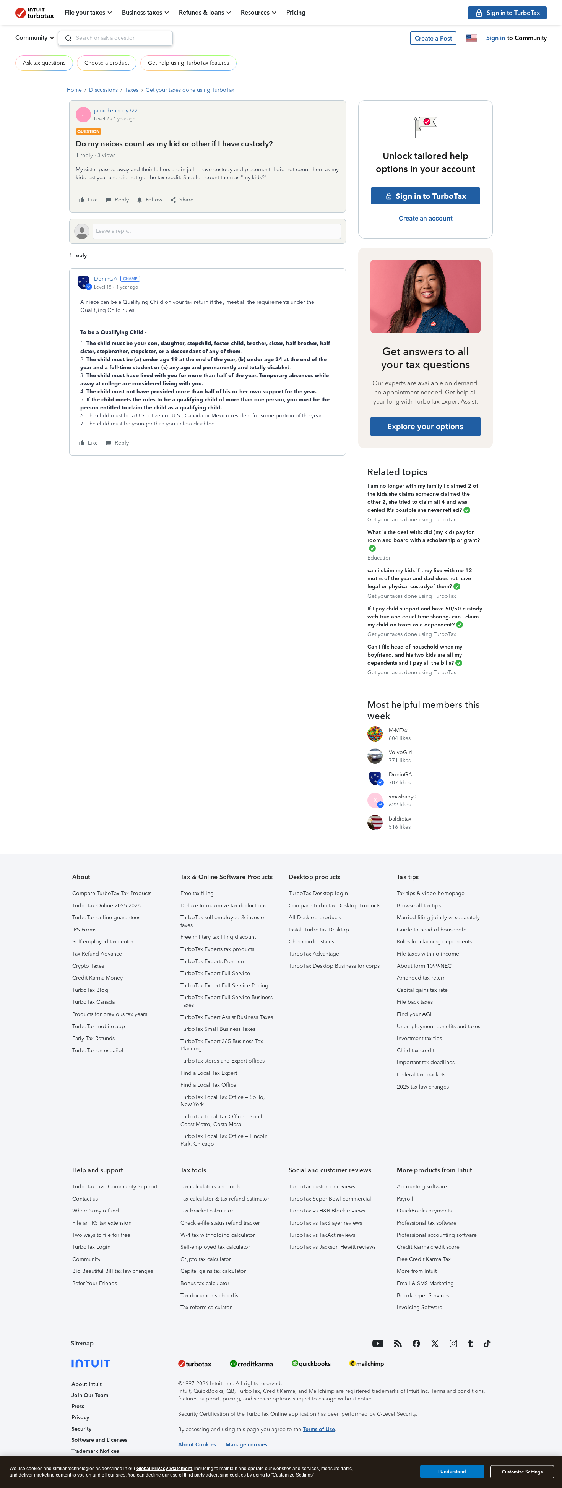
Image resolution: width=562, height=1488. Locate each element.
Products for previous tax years (109, 1014)
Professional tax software (426, 1223)
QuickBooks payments (424, 1210)
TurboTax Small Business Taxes (217, 1029)
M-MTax (398, 730)
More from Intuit (417, 1271)
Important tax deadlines (426, 1062)
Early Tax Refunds (93, 1038)
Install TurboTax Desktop (319, 930)
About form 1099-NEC (424, 966)
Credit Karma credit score (428, 1247)
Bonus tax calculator (204, 1283)
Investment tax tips (419, 1038)
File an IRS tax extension (102, 1223)
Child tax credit (415, 1050)
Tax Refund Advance (97, 954)
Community (31, 37)
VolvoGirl (400, 752)
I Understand (452, 1471)
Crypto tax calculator (205, 1259)
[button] (433, 38)
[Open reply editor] (208, 231)
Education (379, 558)
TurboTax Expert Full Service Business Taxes (226, 1001)
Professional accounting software (437, 1235)
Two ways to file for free (101, 1235)
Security (81, 1429)
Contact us (85, 1199)
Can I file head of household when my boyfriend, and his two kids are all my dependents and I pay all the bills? (414, 655)
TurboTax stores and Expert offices (222, 1061)
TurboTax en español (97, 1050)
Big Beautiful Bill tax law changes (112, 1271)
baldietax (400, 819)
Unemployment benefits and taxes (438, 1026)
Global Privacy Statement (164, 1468)
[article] (207, 362)
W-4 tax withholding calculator (217, 1235)
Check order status (311, 941)
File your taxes (85, 12)
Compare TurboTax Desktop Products (334, 905)
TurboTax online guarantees (106, 917)
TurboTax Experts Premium (212, 961)
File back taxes (415, 1002)
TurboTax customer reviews (322, 1186)
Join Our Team (89, 1395)
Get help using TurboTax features (188, 63)
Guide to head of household (432, 930)
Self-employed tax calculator (215, 1247)
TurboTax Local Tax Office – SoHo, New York (222, 1101)
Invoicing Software (419, 1307)
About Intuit (86, 1384)
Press (77, 1406)
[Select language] (471, 38)
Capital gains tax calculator (213, 1271)
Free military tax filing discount (218, 937)
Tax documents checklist (210, 1295)
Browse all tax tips (419, 905)
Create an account (426, 218)
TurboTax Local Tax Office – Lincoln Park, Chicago (224, 1140)
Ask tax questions (44, 63)
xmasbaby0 (402, 796)
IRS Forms (84, 930)
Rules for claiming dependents (434, 941)
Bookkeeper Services (423, 1295)
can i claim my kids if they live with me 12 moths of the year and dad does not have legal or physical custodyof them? (419, 578)
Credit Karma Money (97, 978)
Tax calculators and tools (210, 1186)
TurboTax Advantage (314, 954)
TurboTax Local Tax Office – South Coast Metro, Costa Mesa (222, 1120)
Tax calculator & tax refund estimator (224, 1199)
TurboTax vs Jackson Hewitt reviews (332, 1247)
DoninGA (105, 279)
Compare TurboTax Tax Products (111, 893)
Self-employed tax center (102, 941)
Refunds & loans (201, 12)
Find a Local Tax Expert (208, 1073)
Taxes (131, 90)
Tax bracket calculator (206, 1210)
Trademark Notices (95, 1451)
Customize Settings (522, 1472)
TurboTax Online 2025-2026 (106, 905)
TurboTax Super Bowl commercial (330, 1199)
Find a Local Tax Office (208, 1085)
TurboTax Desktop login (318, 893)
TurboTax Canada (93, 1002)
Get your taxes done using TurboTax (190, 90)
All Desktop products (315, 917)
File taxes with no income (428, 954)
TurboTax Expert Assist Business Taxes (226, 1017)
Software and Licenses (99, 1440)
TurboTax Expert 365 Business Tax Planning (221, 1045)
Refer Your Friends (94, 1283)
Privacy (80, 1417)
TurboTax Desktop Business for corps (334, 966)
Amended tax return (421, 978)
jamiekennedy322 (116, 110)
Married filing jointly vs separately (438, 917)
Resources (255, 12)
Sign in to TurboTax (431, 196)
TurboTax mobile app (98, 1026)
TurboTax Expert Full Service (215, 973)
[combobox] (115, 38)
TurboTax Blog (90, 990)
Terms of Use (319, 1429)
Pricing (295, 12)
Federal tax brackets (421, 1074)
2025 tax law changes (423, 1087)
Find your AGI (414, 1014)
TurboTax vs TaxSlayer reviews (325, 1223)
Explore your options (425, 426)
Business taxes (142, 12)
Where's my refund (95, 1210)
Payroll (405, 1199)
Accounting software (422, 1186)
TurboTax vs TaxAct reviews (322, 1235)
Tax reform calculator (206, 1307)
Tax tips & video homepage (431, 893)
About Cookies (197, 1444)
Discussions (103, 90)
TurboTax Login (91, 1247)
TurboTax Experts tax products (217, 949)
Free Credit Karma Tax (424, 1259)
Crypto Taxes (88, 966)
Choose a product (106, 63)
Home (74, 90)
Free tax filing (197, 893)
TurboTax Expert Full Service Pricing (224, 985)
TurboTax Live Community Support (115, 1186)
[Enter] (65, 38)
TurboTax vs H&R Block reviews (327, 1210)
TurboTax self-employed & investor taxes (223, 921)
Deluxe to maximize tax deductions (223, 905)
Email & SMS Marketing (425, 1283)
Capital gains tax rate (422, 990)
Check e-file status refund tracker (220, 1223)
